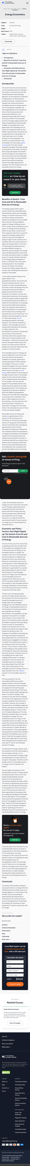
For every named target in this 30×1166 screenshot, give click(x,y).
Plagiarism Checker (21, 1118)
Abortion (4, 1036)
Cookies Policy (5, 1159)
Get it (23, 471)
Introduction (8, 58)
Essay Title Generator (18, 1113)
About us (4, 1081)
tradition (21, 671)
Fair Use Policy (5, 1157)
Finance (20, 34)
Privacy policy (25, 473)
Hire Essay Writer (20, 1085)
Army (3, 933)
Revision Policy (15, 1159)
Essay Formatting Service (20, 1104)
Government (13, 36)
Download (9, 41)
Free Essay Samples (21, 1081)
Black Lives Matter (7, 1044)
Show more (5, 1047)
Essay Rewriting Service (20, 1094)
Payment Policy (15, 1157)
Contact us (5, 1088)
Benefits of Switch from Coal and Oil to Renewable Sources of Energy (14, 62)
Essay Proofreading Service (21, 1099)
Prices (4, 1091)
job (8, 416)
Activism (4, 925)
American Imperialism (9, 928)
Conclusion (8, 79)
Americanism (6, 930)
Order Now (15, 840)
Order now (15, 984)
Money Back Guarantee (8, 1161)
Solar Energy (22, 36)
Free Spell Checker (20, 1129)
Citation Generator (20, 1132)
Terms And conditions (17, 473)
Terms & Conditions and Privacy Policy (12, 1155)
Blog (3, 1085)
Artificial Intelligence (8, 1040)
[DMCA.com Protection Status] (6, 1073)
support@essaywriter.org (9, 1141)
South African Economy (11, 1009)
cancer (19, 318)
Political (10, 8)
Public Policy (17, 8)
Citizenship (5, 936)
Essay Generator (20, 1121)
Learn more (15, 192)
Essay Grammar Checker (19, 1125)
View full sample (15, 1023)
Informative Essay (15, 25)
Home (5, 8)
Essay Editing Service (19, 1089)
